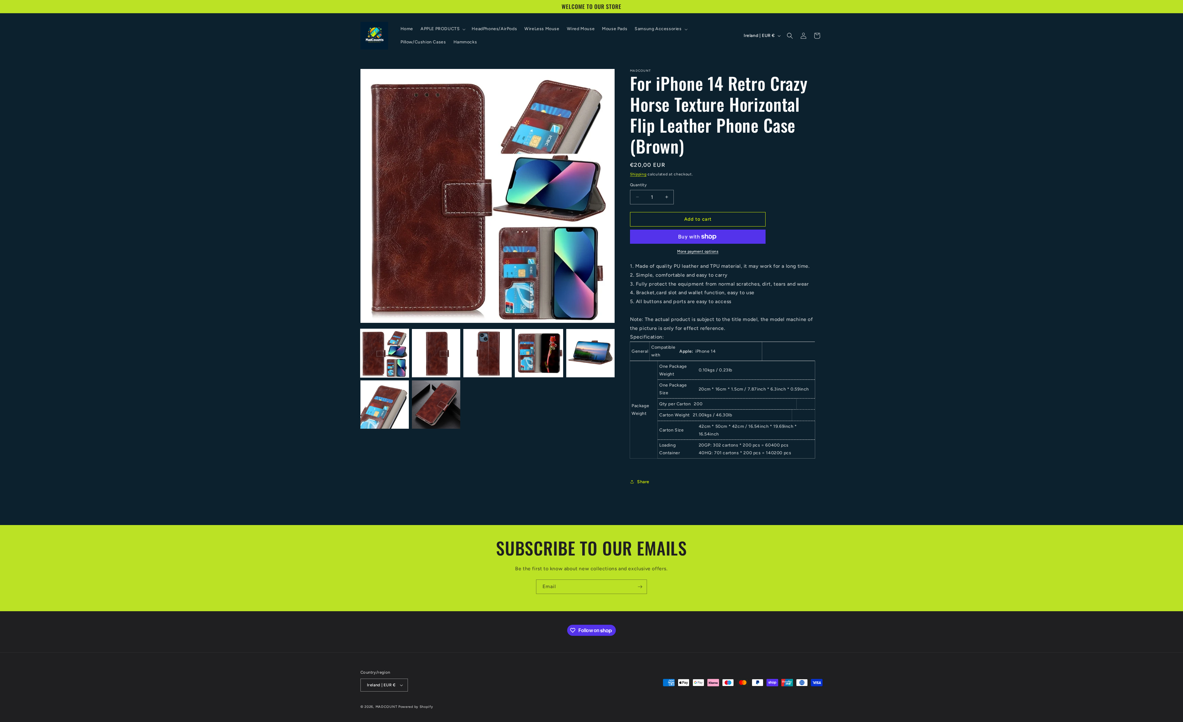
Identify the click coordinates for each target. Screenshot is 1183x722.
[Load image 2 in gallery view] (436, 353)
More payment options (697, 251)
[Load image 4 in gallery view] (539, 353)
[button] (442, 28)
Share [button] (643, 481)
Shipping (638, 174)
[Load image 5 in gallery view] (590, 353)
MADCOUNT (386, 707)
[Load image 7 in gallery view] (436, 404)
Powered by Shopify (415, 707)
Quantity (638, 185)
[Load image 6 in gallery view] (384, 404)
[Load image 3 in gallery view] (487, 353)
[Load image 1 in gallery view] (384, 353)
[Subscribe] (640, 587)
